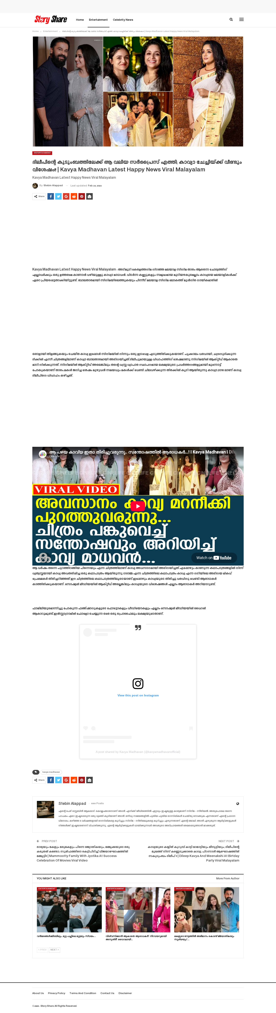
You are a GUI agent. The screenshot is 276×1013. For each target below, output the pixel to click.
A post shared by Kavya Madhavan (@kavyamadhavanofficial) (138, 751)
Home (80, 20)
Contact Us (107, 993)
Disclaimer (125, 993)
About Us (38, 993)
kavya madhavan (51, 772)
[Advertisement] (138, 234)
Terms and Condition (82, 993)
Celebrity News (123, 20)
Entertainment (98, 20)
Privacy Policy (56, 993)
